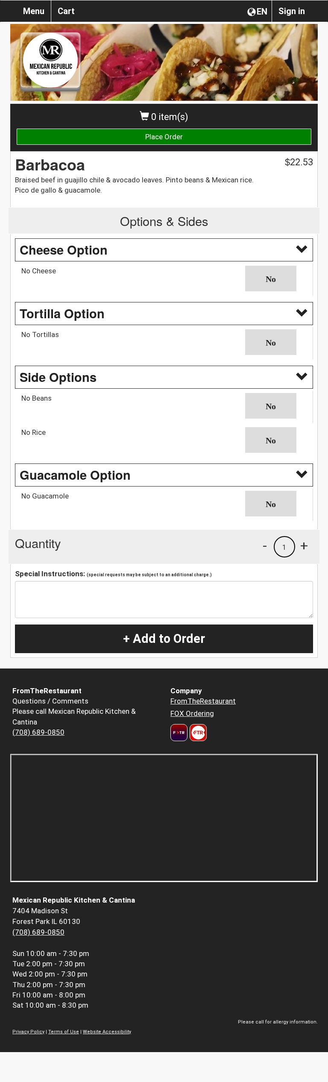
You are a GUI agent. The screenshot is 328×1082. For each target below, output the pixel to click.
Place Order (164, 136)
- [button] (265, 545)
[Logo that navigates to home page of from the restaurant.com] (178, 732)
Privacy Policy (28, 1032)
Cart (66, 11)
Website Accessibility (107, 1032)
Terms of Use (63, 1032)
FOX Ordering (192, 713)
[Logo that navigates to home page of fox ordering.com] (197, 732)
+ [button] (304, 545)
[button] (276, 278)
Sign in (291, 11)
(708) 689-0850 (38, 732)
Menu (33, 11)
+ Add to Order (164, 638)
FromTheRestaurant (203, 701)
